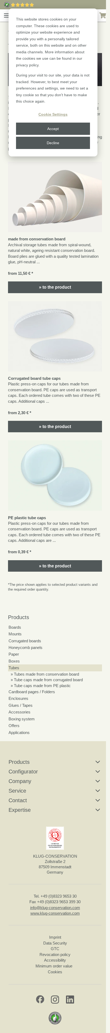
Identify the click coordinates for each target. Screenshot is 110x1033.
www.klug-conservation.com (55, 913)
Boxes (14, 661)
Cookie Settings (53, 114)
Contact (18, 800)
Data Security (55, 943)
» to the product (55, 287)
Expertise (20, 810)
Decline (53, 143)
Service (17, 791)
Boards (15, 627)
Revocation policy (55, 954)
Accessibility (55, 960)
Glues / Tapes (21, 705)
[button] (7, 15)
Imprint (55, 937)
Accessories (19, 712)
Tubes (14, 667)
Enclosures (18, 698)
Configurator (23, 771)
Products (18, 617)
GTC (55, 948)
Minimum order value (55, 966)
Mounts (15, 634)
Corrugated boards (25, 641)
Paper (14, 654)
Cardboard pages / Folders (32, 691)
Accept (53, 129)
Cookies (55, 972)
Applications (19, 732)
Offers (14, 725)
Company (20, 781)
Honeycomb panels (25, 647)
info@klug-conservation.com (55, 907)
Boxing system (22, 719)
